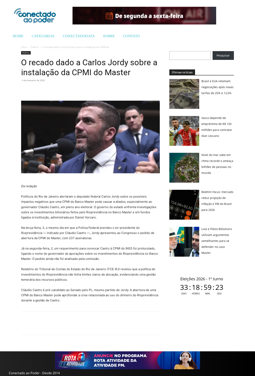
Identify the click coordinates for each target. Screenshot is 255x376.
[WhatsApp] (25, 89)
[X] (43, 89)
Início (24, 47)
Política (35, 47)
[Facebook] (34, 89)
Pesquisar (223, 55)
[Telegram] (53, 89)
